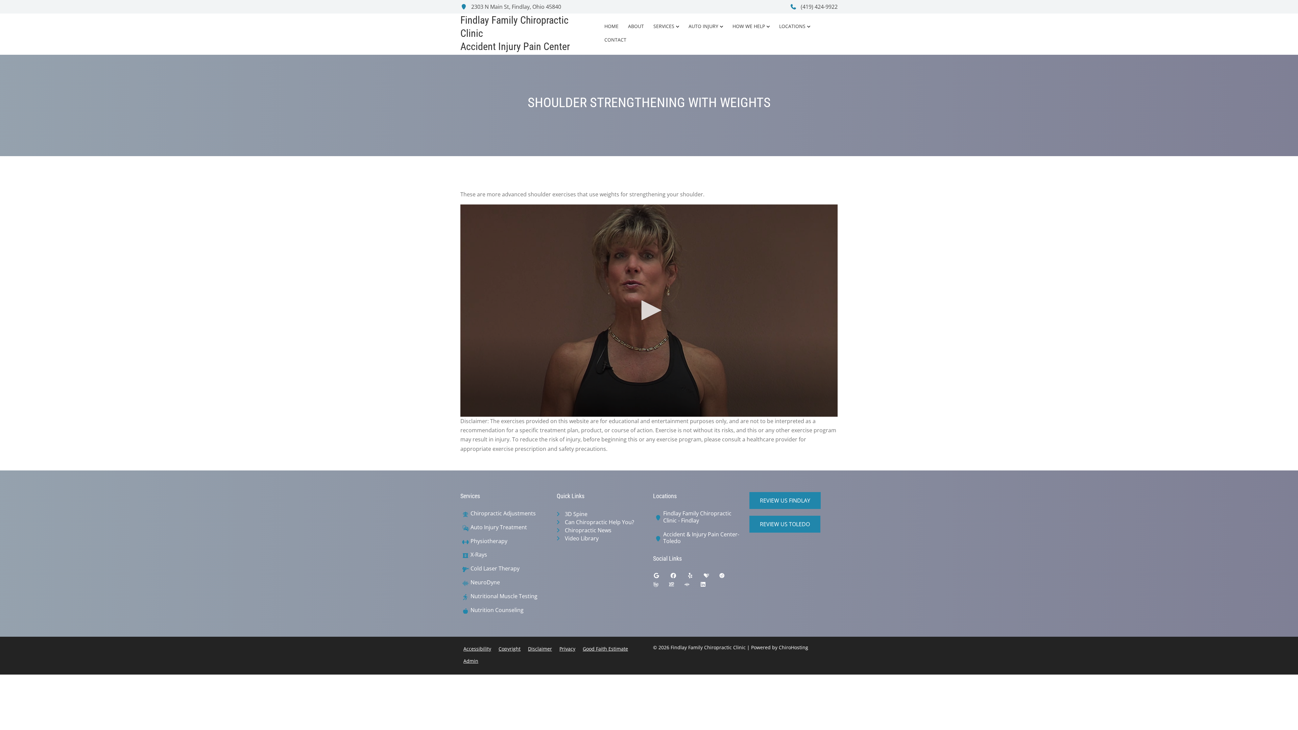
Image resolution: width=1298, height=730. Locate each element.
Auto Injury (703, 26)
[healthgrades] (711, 577)
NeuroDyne (485, 582)
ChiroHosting (793, 647)
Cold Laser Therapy (495, 568)
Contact (615, 39)
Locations (792, 26)
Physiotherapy (489, 541)
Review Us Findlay (785, 500)
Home (611, 26)
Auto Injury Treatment (499, 527)
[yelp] (695, 577)
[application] (649, 310)
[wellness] (661, 586)
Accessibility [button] (477, 649)
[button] (649, 310)
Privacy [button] (567, 649)
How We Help (748, 26)
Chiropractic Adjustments (503, 513)
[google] (661, 577)
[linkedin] (708, 586)
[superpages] (692, 586)
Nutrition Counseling (497, 610)
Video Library (582, 538)
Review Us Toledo (785, 524)
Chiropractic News (588, 530)
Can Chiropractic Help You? (599, 522)
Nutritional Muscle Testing (504, 596)
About (636, 26)
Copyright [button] (510, 649)
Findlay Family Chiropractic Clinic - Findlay (697, 517)
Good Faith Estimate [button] (605, 649)
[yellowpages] (676, 586)
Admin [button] (470, 661)
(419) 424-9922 (818, 6)
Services (663, 26)
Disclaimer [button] (540, 649)
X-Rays (479, 554)
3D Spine (576, 514)
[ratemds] (727, 577)
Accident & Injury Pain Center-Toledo (701, 538)
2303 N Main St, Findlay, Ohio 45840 (515, 6)
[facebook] (678, 577)
